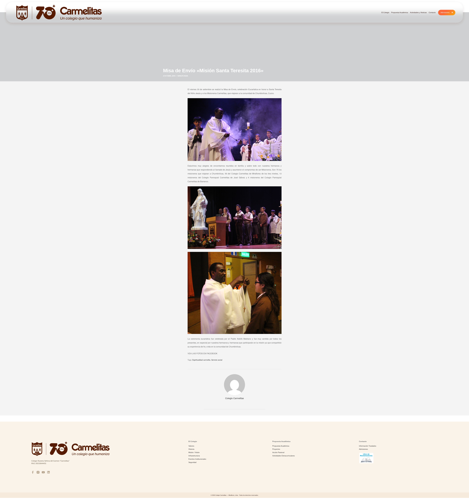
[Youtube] (43, 472)
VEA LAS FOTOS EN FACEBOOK (203, 353)
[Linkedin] (48, 472)
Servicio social (216, 360)
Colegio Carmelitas (234, 398)
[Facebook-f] (32, 472)
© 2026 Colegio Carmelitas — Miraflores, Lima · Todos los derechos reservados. (234, 495)
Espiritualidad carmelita (201, 360)
